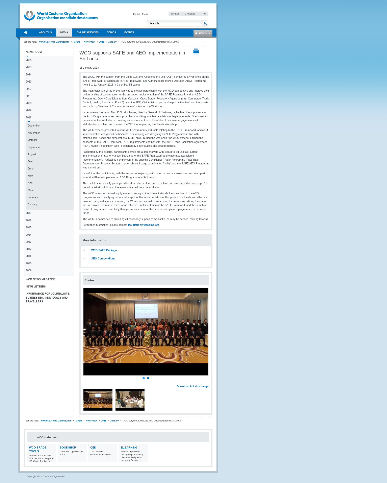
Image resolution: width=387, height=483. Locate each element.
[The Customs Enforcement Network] (113, 459)
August (32, 154)
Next (208, 382)
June (30, 168)
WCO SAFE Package (104, 250)
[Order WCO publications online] (83, 459)
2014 (28, 234)
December (34, 125)
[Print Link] (196, 53)
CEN (93, 447)
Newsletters (36, 286)
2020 (28, 103)
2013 (28, 241)
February (33, 197)
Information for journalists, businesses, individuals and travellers (48, 297)
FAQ (204, 14)
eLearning (129, 447)
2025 (28, 67)
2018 (101, 42)
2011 (28, 256)
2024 (28, 74)
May (30, 175)
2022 (28, 88)
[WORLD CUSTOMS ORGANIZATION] (26, 32)
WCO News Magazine (40, 279)
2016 (28, 220)
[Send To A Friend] (208, 53)
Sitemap (175, 14)
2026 (28, 60)
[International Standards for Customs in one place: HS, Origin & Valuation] (52, 459)
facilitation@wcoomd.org (143, 224)
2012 (28, 249)
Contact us (190, 14)
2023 (28, 81)
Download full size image (192, 386)
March (31, 190)
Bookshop (68, 447)
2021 (28, 95)
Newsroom (89, 42)
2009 (28, 270)
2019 (28, 110)
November (34, 132)
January (112, 42)
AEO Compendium (103, 258)
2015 (28, 227)
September (34, 147)
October (32, 139)
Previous (87, 382)
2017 (28, 213)
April (30, 182)
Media (77, 42)
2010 (28, 263)
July (30, 161)
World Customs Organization (54, 42)
